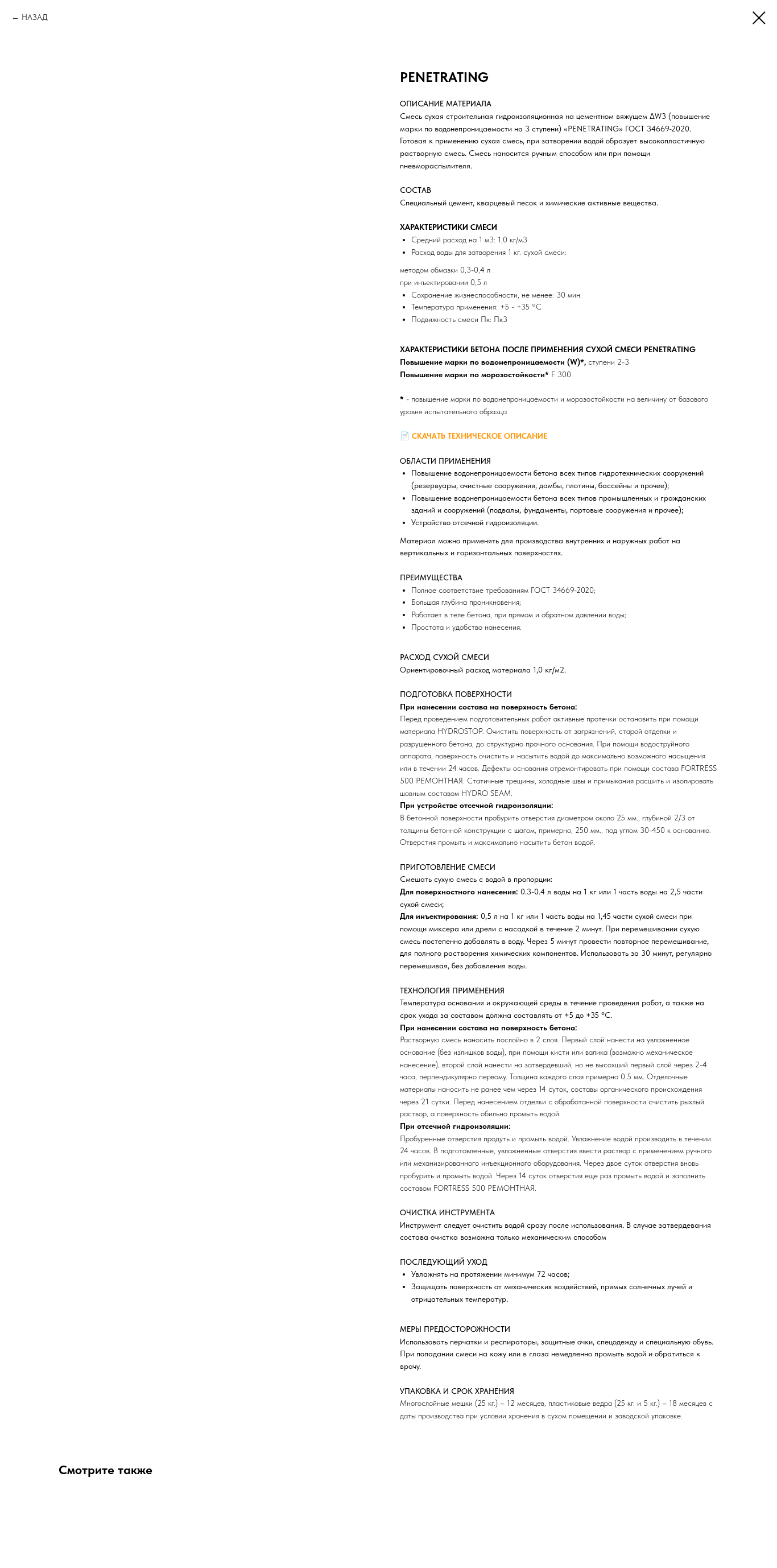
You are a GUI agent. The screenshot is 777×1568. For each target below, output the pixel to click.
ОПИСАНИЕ (525, 435)
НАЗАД (35, 17)
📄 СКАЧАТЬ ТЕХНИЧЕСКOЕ (452, 435)
